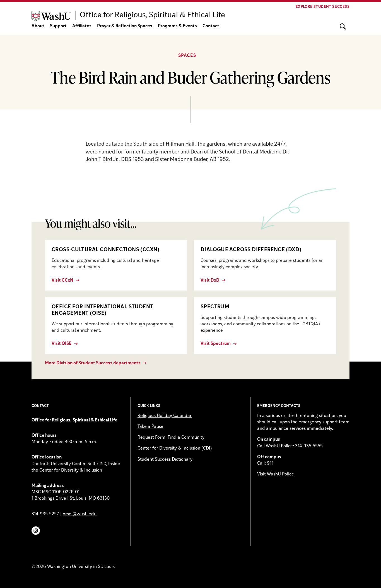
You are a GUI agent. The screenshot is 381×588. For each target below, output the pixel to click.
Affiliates (81, 26)
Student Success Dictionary (165, 459)
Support (58, 26)
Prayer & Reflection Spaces (124, 26)
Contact (210, 26)
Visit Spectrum (216, 343)
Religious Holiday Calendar (165, 416)
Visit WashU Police (275, 474)
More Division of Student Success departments (93, 363)
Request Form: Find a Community (171, 437)
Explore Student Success (322, 7)
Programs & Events (177, 26)
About (38, 26)
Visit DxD (210, 280)
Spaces (187, 55)
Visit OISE (62, 343)
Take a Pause (150, 426)
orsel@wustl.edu (80, 514)
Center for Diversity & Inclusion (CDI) (175, 448)
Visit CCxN (62, 280)
